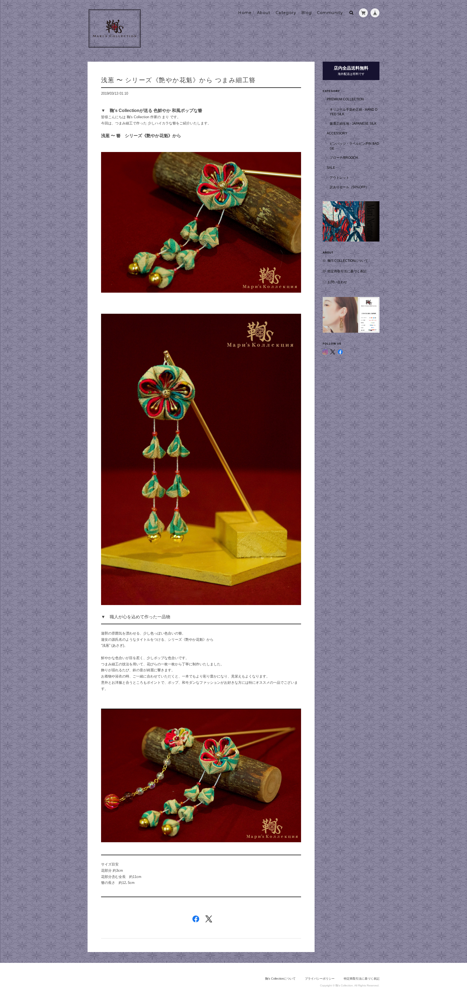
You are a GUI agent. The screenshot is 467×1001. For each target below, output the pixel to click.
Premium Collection (345, 99)
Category (286, 12)
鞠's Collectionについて (348, 260)
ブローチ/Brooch (344, 157)
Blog (306, 12)
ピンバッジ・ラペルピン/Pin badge (354, 146)
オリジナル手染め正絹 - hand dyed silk (354, 112)
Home (245, 12)
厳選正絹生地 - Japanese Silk (353, 123)
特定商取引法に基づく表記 (347, 271)
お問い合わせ (337, 282)
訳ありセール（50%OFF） (349, 187)
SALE (331, 167)
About (264, 12)
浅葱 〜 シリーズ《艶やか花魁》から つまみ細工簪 (178, 80)
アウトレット (339, 177)
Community (330, 12)
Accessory (337, 133)
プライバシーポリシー (320, 978)
